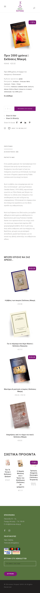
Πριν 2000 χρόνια (17, 92)
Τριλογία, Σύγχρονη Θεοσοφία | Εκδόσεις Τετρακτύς (34, 475)
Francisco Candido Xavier (19, 86)
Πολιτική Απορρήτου (11, 543)
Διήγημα (6, 89)
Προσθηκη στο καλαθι (25, 109)
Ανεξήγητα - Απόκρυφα (19, 81)
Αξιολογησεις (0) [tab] (11, 152)
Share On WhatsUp (12, 118)
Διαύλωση (30, 86)
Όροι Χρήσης (8, 540)
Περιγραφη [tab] (8, 146)
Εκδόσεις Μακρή (13, 89)
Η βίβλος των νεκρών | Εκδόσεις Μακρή (20, 300)
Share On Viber (11, 116)
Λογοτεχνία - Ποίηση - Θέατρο (12, 84)
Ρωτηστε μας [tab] (9, 157)
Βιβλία (28, 81)
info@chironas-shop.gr (13, 524)
